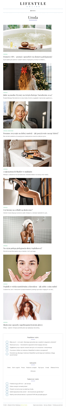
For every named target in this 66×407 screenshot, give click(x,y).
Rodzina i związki (31, 367)
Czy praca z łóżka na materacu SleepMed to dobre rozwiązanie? (29, 350)
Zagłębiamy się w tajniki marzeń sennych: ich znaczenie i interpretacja (31, 347)
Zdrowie (10, 130)
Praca (23, 367)
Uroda (5, 54)
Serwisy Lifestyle (48, 405)
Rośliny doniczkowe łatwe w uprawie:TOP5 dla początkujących (28, 394)
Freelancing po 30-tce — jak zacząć (20, 383)
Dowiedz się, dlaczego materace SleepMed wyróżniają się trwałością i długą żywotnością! (32, 354)
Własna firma (55, 367)
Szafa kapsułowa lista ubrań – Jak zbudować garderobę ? (27, 392)
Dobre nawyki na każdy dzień (18, 386)
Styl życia (41, 367)
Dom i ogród (16, 367)
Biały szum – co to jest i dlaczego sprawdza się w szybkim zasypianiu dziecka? (33, 342)
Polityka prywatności (58, 405)
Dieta (9, 367)
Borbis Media (24, 405)
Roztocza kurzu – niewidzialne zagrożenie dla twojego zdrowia (28, 345)
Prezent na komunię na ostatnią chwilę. (21, 389)
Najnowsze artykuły (38, 405)
